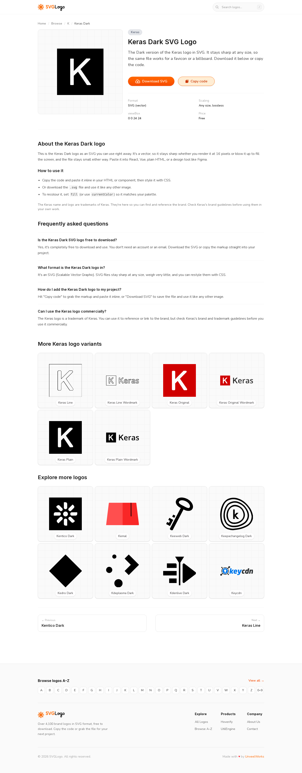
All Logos (201, 722)
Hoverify (227, 722)
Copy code (199, 81)
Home (42, 23)
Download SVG (154, 81)
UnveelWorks (254, 756)
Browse (56, 23)
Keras (135, 32)
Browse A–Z (203, 729)
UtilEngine (228, 729)
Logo (55, 715)
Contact (252, 729)
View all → (256, 680)
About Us (253, 722)
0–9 (259, 690)
